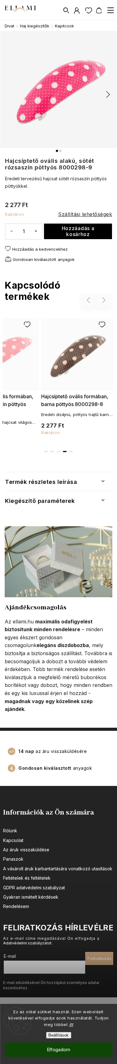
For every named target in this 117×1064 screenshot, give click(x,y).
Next (104, 300)
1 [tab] (46, 451)
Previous (89, 300)
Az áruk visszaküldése (26, 849)
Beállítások (58, 1035)
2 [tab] (52, 451)
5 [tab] (71, 451)
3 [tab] (59, 451)
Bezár (97, 276)
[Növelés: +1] (36, 231)
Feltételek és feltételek (27, 878)
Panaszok (13, 859)
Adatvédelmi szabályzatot (27, 943)
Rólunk (10, 830)
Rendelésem (16, 906)
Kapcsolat (13, 840)
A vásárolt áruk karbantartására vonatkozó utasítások (57, 868)
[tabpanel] (77, 375)
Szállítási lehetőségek (85, 214)
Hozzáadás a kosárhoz (78, 231)
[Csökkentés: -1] (11, 231)
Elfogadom (58, 1049)
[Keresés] (66, 10)
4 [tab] (65, 451)
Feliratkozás (99, 958)
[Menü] (110, 10)
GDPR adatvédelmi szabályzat (34, 887)
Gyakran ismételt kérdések (30, 897)
